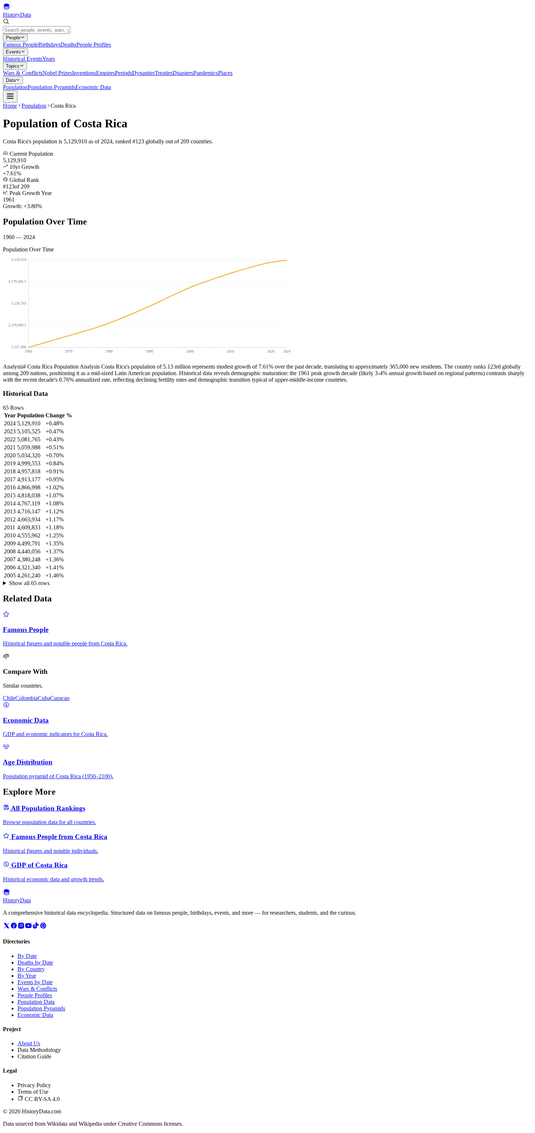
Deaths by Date (35, 962)
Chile (9, 698)
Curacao (60, 698)
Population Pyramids (51, 87)
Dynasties (143, 73)
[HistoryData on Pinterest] (43, 927)
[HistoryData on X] (6, 927)
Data (11, 80)
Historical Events (22, 59)
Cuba (44, 698)
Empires (105, 73)
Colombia (26, 698)
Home (10, 106)
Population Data (36, 1002)
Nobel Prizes (57, 73)
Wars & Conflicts (23, 73)
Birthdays (49, 44)
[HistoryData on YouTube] (28, 927)
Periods (123, 73)
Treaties (164, 73)
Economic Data (93, 87)
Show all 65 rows (29, 583)
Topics (13, 66)
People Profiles (93, 44)
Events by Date (35, 982)
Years (48, 59)
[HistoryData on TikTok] (35, 927)
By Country (31, 969)
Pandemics (205, 73)
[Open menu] (10, 97)
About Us (28, 1043)
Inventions (84, 73)
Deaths (68, 44)
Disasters (183, 73)
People (13, 37)
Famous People (20, 44)
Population (15, 87)
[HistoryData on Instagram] (21, 927)
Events (13, 52)
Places (225, 73)
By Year (26, 976)
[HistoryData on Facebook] (13, 927)
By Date (27, 956)
